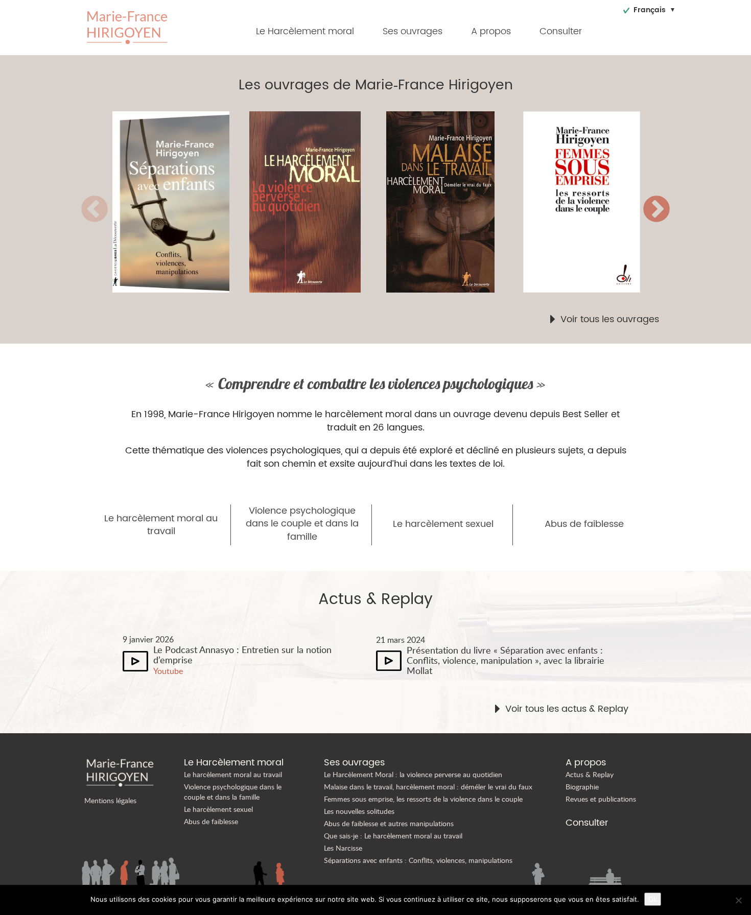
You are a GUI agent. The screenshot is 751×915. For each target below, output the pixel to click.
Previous (94, 210)
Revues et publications (601, 799)
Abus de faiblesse (584, 524)
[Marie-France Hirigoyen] (127, 26)
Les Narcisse (343, 848)
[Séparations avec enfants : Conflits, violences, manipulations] (180, 202)
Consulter (560, 31)
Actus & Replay (590, 774)
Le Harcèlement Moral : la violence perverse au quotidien (413, 774)
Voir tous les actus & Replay (566, 709)
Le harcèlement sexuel (443, 524)
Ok (652, 899)
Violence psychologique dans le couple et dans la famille (302, 524)
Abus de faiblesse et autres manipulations (389, 823)
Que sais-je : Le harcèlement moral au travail (393, 835)
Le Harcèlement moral (305, 31)
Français (649, 10)
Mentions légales (110, 800)
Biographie (582, 786)
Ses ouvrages (412, 31)
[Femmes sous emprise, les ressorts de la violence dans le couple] (591, 202)
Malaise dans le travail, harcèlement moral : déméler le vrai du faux (428, 786)
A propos (491, 31)
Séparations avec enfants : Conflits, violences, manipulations (418, 860)
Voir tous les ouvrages (609, 319)
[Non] (738, 900)
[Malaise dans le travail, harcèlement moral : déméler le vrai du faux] (454, 202)
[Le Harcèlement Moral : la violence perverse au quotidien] (317, 202)
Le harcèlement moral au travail (161, 525)
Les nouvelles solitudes (359, 811)
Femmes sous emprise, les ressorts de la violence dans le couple (423, 799)
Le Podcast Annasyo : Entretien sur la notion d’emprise (242, 654)
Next (656, 210)
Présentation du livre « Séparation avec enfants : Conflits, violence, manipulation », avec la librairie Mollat (505, 660)
